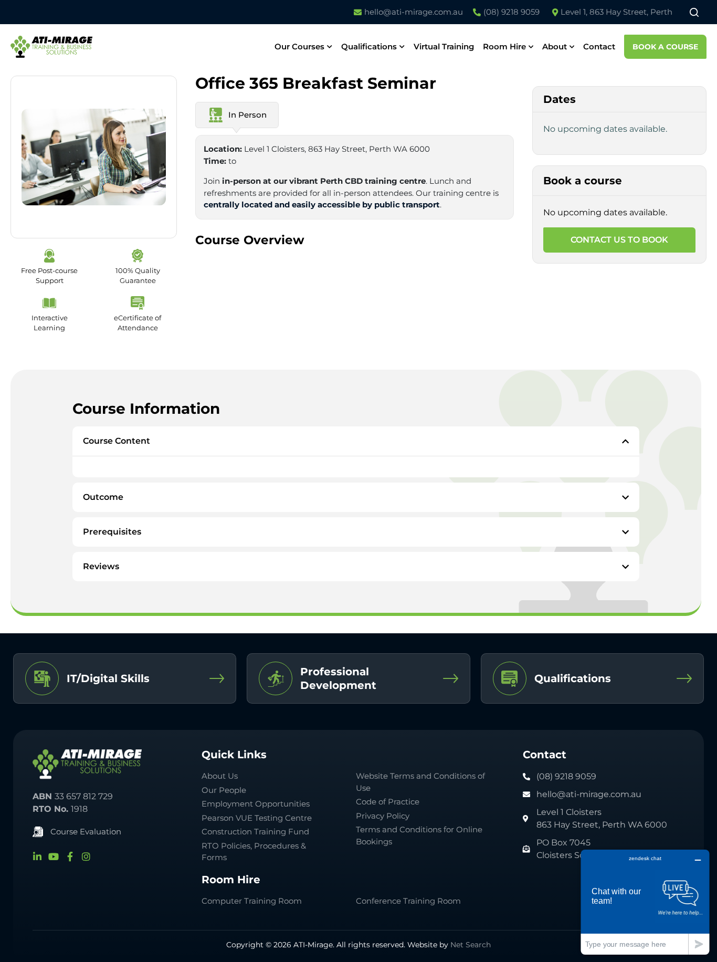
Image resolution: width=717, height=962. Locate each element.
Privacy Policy (382, 816)
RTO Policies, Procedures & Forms (254, 852)
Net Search (470, 944)
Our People (224, 790)
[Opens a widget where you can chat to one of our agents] (645, 901)
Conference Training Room (408, 901)
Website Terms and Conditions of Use (420, 782)
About (554, 46)
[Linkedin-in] (37, 856)
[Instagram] (86, 856)
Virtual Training (444, 46)
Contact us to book (619, 240)
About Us (220, 776)
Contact (599, 46)
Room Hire (504, 46)
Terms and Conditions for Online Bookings (419, 835)
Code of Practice (387, 802)
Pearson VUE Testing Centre (257, 818)
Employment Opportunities (256, 804)
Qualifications (369, 46)
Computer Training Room (253, 901)
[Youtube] (53, 856)
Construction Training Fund (255, 831)
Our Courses (299, 46)
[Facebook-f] (70, 856)
